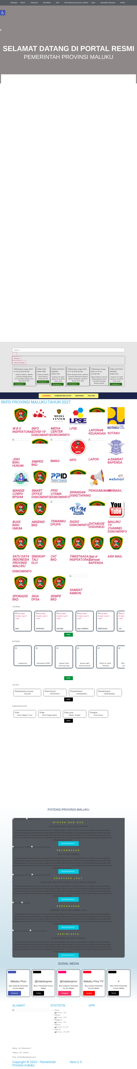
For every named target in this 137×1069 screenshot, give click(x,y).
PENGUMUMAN (100, 490)
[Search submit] (14, 354)
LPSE (73, 428)
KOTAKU (114, 433)
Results (16, 358)
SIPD (73, 460)
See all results (19, 363)
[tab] (46, 395)
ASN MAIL (115, 556)
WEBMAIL (115, 490)
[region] (68, 208)
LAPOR (94, 459)
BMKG (55, 461)
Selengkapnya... (68, 843)
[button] (68, 791)
